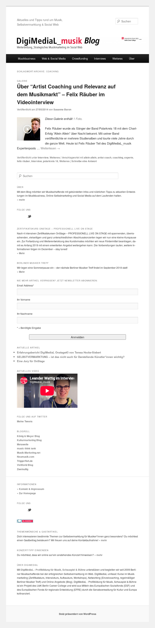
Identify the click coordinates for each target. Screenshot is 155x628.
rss (46, 216)
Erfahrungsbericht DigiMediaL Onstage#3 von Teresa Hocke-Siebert (59, 352)
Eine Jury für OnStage (31, 361)
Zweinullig (22, 469)
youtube (38, 216)
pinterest (55, 510)
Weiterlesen (50, 148)
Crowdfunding (80, 58)
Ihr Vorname (23, 299)
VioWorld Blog (25, 465)
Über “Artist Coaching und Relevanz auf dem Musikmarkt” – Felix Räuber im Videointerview (66, 94)
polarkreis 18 (50, 161)
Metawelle (22, 444)
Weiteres (117, 58)
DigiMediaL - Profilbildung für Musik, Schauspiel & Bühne (53, 569)
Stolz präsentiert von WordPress (77, 614)
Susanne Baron (62, 109)
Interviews (100, 58)
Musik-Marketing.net (28, 452)
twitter (29, 216)
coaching (118, 157)
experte (128, 157)
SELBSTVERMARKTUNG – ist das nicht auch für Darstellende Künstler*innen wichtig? (71, 357)
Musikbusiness (27, 58)
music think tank (26, 448)
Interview (43, 157)
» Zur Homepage (26, 493)
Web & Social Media (54, 58)
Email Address (25, 285)
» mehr (21, 199)
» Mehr (21, 253)
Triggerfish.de (25, 461)
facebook (21, 216)
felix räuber (23, 161)
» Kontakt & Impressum (30, 489)
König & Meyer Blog (28, 436)
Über (131, 58)
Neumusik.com (25, 456)
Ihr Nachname (24, 313)
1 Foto (77, 118)
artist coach (104, 157)
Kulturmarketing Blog (29, 440)
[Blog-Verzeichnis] (25, 521)
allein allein (90, 157)
